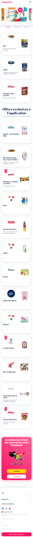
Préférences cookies (6, 528)
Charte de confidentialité (7, 519)
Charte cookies (5, 525)
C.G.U (3, 522)
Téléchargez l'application (16, 534)
